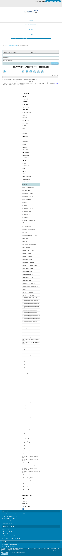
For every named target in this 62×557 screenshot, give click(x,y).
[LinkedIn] (31, 74)
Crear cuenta (57, 1)
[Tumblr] (35, 74)
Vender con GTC (31, 529)
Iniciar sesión (49, 1)
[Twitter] (39, 74)
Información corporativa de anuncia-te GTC (31, 514)
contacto (56, 83)
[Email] (23, 74)
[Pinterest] (42, 74)
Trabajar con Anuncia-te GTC (31, 516)
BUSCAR (31, 20)
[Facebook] (27, 74)
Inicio (1, 45)
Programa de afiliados (31, 531)
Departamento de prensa (31, 518)
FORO (31, 34)
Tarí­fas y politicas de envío (31, 546)
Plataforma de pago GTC (31, 536)
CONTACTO (31, 29)
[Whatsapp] (4, 72)
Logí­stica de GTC (31, 533)
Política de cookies (20, 552)
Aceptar (4, 554)
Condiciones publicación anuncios (31, 544)
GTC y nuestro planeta (31, 521)
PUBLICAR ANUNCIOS (30, 25)
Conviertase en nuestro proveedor (31, 538)
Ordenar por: (55, 75)
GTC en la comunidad (31, 523)
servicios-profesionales (11, 45)
